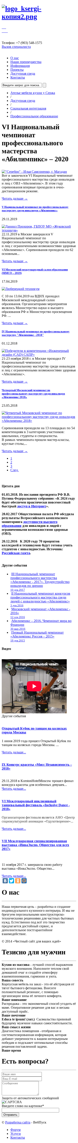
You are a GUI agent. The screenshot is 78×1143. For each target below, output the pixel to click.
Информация (20, 66)
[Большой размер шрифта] (5, 27)
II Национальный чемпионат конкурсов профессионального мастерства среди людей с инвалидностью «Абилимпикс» (40, 597)
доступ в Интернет (31, 506)
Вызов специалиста (16, 47)
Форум (15, 1130)
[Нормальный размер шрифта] (2, 27)
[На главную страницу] (39, 16)
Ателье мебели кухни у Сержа (32, 93)
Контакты (17, 77)
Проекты (17, 69)
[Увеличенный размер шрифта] (4, 27)
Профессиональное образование (34, 116)
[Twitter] (11, 880)
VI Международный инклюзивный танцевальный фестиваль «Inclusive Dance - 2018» (36, 805)
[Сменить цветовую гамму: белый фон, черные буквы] (4, 31)
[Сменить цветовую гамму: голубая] (7, 31)
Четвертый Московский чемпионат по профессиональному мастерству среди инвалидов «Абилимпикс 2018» (33, 394)
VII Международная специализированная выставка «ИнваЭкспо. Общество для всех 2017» (35, 845)
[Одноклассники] (17, 880)
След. (14, 470)
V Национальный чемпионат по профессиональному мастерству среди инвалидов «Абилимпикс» (35, 208)
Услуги (15, 1133)
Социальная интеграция (28, 108)
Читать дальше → (15, 198)
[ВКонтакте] (5, 880)
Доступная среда (22, 73)
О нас (14, 58)
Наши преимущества (25, 62)
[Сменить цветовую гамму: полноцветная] (2, 31)
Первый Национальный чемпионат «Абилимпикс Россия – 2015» (37, 634)
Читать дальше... (14, 752)
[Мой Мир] (24, 880)
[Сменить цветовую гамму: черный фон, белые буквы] (6, 31)
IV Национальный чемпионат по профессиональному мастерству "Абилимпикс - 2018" (36, 333)
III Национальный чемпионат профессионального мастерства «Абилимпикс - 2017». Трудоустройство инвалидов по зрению (40, 580)
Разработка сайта (17, 1122)
